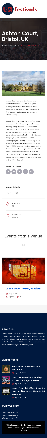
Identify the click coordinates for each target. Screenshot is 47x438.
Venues (13, 45)
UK (13, 206)
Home (4, 45)
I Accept (23, 430)
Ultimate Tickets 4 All (10, 415)
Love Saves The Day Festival (23, 288)
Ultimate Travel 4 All (10, 412)
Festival (15, 217)
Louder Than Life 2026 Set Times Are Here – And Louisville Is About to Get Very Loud (28, 391)
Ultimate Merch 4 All (10, 418)
